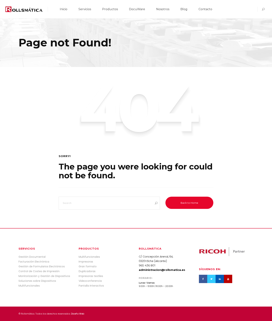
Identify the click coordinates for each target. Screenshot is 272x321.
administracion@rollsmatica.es (162, 270)
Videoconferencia (90, 281)
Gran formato (88, 266)
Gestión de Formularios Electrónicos (42, 266)
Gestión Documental (32, 257)
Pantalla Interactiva (91, 286)
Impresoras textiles (91, 276)
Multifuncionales (89, 257)
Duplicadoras (87, 271)
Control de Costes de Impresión (39, 271)
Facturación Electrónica (34, 261)
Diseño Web (77, 313)
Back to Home (189, 202)
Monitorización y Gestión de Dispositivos (44, 276)
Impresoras (86, 261)
